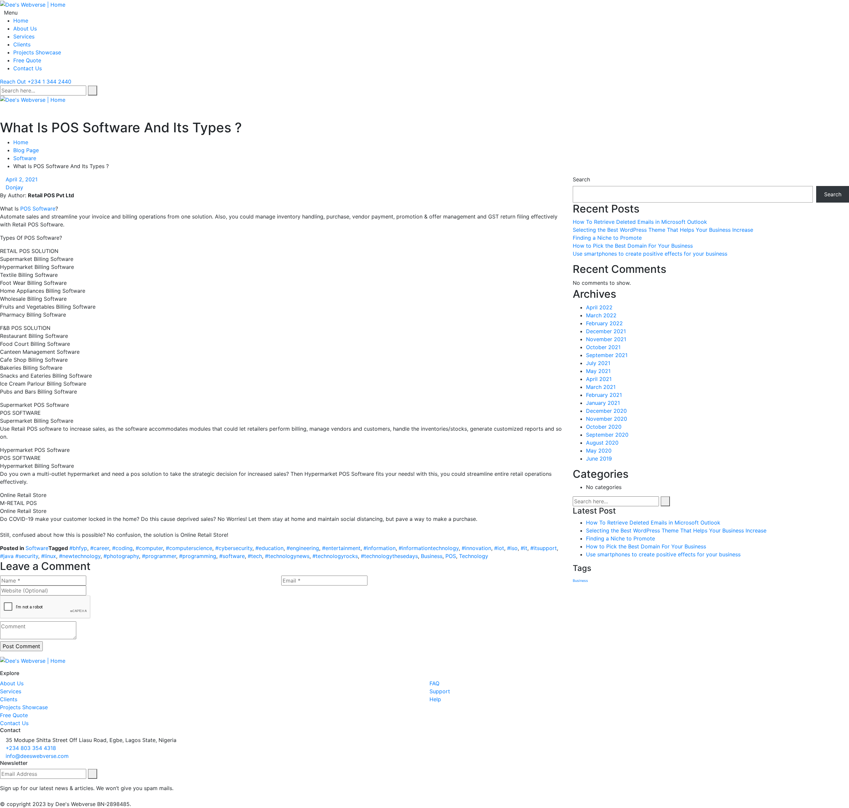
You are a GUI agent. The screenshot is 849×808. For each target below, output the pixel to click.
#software (232, 556)
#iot (499, 548)
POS (450, 556)
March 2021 (601, 387)
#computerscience (189, 548)
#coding (122, 548)
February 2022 (604, 323)
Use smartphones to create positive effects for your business (650, 253)
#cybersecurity (233, 548)
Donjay (14, 187)
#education (269, 548)
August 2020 (602, 442)
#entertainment (341, 548)
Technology (473, 556)
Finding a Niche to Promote (607, 237)
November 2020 (606, 418)
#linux (48, 556)
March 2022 (601, 315)
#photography (121, 556)
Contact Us (27, 68)
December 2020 (606, 410)
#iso (512, 548)
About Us (25, 28)
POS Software (37, 208)
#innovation (476, 548)
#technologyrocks (335, 556)
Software (24, 158)
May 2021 (598, 371)
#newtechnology (79, 556)
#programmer (159, 556)
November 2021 (606, 339)
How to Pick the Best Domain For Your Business (633, 245)
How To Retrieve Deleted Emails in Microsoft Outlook (640, 221)
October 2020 (603, 426)
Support (439, 691)
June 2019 (599, 458)
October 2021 (603, 347)
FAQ (434, 683)
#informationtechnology (429, 548)
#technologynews (287, 556)
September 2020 (607, 434)
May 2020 (599, 450)
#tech (255, 556)
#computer (149, 548)
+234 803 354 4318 (31, 748)
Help (435, 699)
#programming (197, 556)
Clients (22, 44)
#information (379, 548)
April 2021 (599, 379)
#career (99, 548)
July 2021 (598, 363)
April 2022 (599, 307)
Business (431, 556)
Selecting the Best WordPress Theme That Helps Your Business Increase (663, 229)
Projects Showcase (37, 52)
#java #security (19, 556)
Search (581, 179)
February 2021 (604, 395)
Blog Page (26, 150)
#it (524, 548)
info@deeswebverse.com (37, 756)
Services (23, 36)
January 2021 (603, 403)
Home (20, 20)
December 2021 (606, 331)
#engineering (303, 548)
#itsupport (543, 548)
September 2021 (606, 355)
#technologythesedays (389, 556)
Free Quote (27, 60)
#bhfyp (78, 548)
